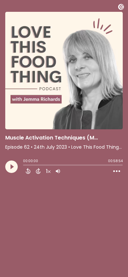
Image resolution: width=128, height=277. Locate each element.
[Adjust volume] (58, 171)
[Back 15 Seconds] (28, 171)
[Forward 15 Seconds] (38, 171)
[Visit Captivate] (121, 8)
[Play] (11, 166)
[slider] (25, 165)
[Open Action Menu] (117, 171)
